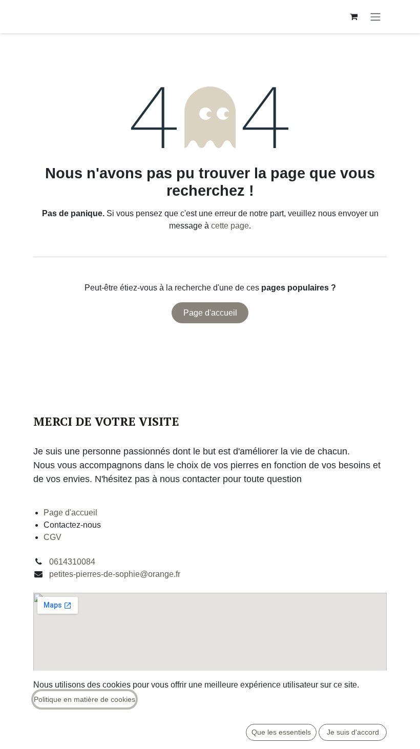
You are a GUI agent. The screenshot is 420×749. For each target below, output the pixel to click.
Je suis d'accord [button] (353, 732)
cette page (230, 225)
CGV (52, 537)
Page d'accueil (210, 312)
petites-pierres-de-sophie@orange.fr (114, 574)
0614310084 (72, 561)
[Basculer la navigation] (375, 16)
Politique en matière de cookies (84, 699)
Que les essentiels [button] (281, 732)
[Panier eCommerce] (353, 16)
